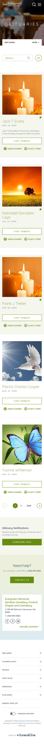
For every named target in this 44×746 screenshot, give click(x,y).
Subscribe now (22, 542)
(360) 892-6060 (34, 571)
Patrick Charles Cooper (20, 386)
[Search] (28, 58)
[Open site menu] (39, 4)
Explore (28, 627)
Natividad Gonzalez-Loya (18, 215)
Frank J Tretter (14, 303)
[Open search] (34, 4)
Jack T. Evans (13, 121)
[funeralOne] (27, 735)
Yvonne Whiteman (17, 470)
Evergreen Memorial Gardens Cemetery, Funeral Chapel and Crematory (21, 602)
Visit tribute (22, 141)
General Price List (10, 703)
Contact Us (22, 580)
